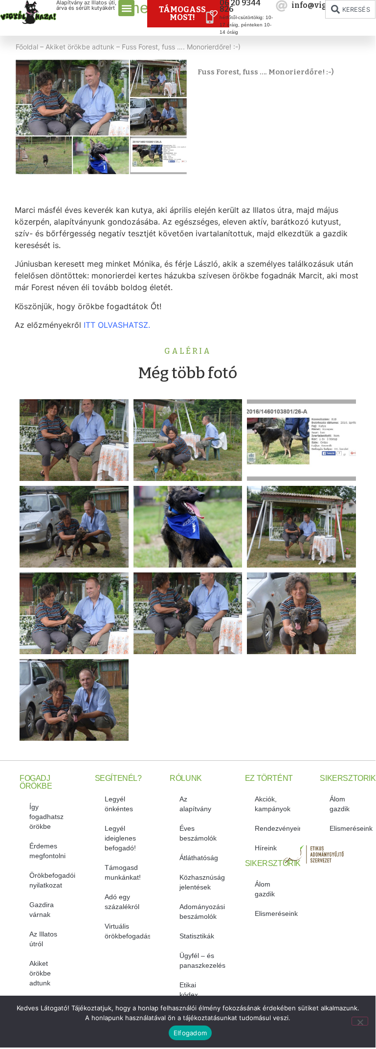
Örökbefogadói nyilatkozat (52, 880)
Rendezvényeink (278, 828)
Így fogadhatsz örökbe (46, 816)
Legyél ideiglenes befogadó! (120, 838)
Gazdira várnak (41, 909)
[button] (126, 8)
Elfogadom (190, 1033)
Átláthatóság (198, 858)
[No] (360, 1021)
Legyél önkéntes (119, 804)
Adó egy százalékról (122, 902)
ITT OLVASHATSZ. (117, 325)
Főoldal (27, 47)
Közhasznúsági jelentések (202, 882)
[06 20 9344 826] (210, 17)
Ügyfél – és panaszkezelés (202, 960)
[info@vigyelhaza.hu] (282, 6)
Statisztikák (196, 936)
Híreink (266, 848)
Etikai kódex (188, 990)
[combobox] (350, 9)
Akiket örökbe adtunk (79, 47)
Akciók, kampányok (272, 804)
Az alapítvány (195, 804)
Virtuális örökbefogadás (128, 931)
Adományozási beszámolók (202, 911)
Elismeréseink (276, 913)
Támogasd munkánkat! (123, 872)
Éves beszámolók (198, 833)
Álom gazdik (265, 889)
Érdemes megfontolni (47, 851)
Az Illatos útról (43, 939)
